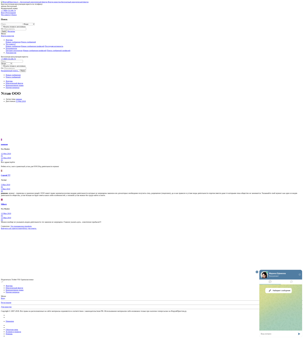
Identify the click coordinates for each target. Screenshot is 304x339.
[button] (3, 34)
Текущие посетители (14, 51)
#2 (2, 187)
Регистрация (6, 303)
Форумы (9, 40)
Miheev (4, 204)
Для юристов (11, 53)
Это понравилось (21, 226)
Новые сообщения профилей (32, 46)
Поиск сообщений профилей (58, 51)
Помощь (9, 334)
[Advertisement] (152, 120)
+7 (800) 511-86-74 (8, 10)
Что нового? (11, 44)
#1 (2, 156)
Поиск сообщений (28, 42)
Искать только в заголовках (14, 27)
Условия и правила (13, 332)
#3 (2, 216)
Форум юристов (7, 36)
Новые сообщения (13, 42)
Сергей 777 (5, 175)
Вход (3, 298)
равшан (19, 99)
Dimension (10, 321)
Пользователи (11, 48)
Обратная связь (12, 330)
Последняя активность (54, 46)
